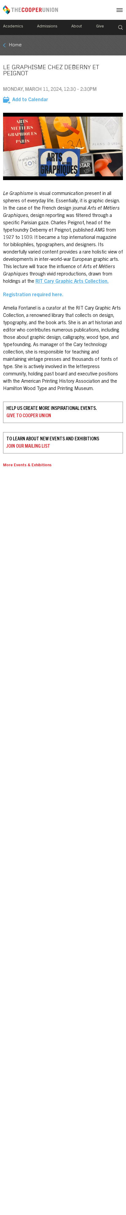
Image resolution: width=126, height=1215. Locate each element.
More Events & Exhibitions (27, 465)
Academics (13, 27)
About (76, 27)
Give (100, 27)
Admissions (47, 27)
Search (120, 27)
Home (15, 45)
